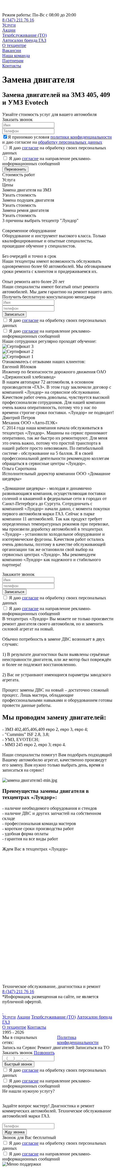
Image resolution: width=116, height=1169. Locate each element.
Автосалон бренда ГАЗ (24, 40)
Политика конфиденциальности (78, 1040)
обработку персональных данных (70, 142)
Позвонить (44, 1052)
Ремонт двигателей (56, 1047)
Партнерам (12, 60)
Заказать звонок (17, 1052)
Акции (8, 30)
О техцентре (14, 45)
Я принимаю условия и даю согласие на (57, 140)
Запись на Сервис (19, 1047)
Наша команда (16, 55)
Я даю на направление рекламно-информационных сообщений (46, 161)
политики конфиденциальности (81, 137)
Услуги (9, 25)
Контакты (11, 65)
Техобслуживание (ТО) (24, 35)
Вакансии (11, 50)
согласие (30, 147)
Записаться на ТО (92, 1047)
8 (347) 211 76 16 (18, 20)
